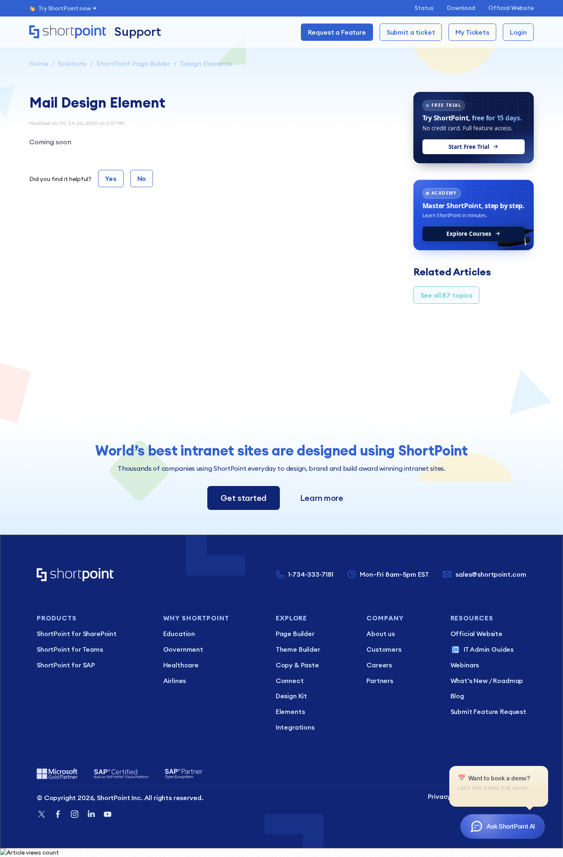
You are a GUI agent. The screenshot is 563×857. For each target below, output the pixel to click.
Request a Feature (337, 32)
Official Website (511, 8)
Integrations (295, 727)
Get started (244, 498)
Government (183, 649)
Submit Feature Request (488, 711)
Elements (290, 711)
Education (179, 633)
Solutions (72, 63)
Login (518, 32)
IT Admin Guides (489, 649)
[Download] (266, 328)
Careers (379, 665)
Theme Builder (298, 649)
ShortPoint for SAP (66, 665)
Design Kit (291, 696)
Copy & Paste (297, 665)
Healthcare (181, 665)
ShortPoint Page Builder (133, 63)
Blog (457, 696)
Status (424, 8)
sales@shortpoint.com (490, 574)
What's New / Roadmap (486, 680)
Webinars (464, 665)
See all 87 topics (446, 295)
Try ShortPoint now (64, 8)
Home (38, 63)
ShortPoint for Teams (70, 649)
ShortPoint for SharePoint (77, 633)
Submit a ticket (411, 32)
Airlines (174, 680)
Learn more (321, 498)
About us (380, 633)
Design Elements (206, 63)
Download (461, 8)
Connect (290, 680)
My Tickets (472, 32)
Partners (379, 680)
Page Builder (295, 633)
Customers (383, 649)
